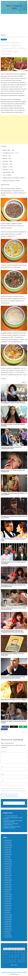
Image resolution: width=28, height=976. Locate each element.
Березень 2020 (8, 929)
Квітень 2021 (8, 907)
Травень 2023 (8, 872)
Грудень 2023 (8, 859)
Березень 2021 (8, 908)
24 (23, 958)
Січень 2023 (7, 877)
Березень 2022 (8, 889)
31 (23, 961)
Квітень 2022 (8, 887)
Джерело (3, 378)
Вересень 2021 (8, 898)
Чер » (15, 965)
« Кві (12, 965)
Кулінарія (5, 729)
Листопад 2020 (8, 915)
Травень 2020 (8, 926)
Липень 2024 (8, 849)
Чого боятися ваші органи (11, 815)
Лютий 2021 (7, 910)
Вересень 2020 (8, 919)
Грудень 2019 (8, 935)
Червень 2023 (8, 870)
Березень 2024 (8, 854)
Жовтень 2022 (8, 879)
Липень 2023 (8, 868)
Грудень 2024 (8, 843)
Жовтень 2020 (8, 917)
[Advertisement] (14, 25)
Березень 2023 (8, 875)
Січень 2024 (7, 857)
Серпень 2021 (8, 900)
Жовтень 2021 (8, 896)
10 (23, 953)
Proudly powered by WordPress (8, 972)
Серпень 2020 (8, 921)
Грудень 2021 (8, 893)
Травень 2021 (8, 905)
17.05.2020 (3, 39)
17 (23, 956)
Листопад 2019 (8, 937)
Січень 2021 (7, 912)
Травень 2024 (8, 850)
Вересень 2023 (8, 865)
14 (13, 956)
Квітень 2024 (8, 852)
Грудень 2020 (8, 914)
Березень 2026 (8, 840)
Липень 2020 (8, 922)
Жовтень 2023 (8, 863)
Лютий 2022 (7, 891)
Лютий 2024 (7, 856)
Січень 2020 (7, 933)
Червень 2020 (8, 924)
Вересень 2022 (8, 880)
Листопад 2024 (8, 845)
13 (10, 956)
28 (13, 961)
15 (17, 956)
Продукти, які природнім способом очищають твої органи (12, 821)
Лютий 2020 (7, 931)
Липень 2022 (8, 882)
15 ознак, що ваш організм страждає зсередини (13, 818)
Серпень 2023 (8, 866)
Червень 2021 (8, 903)
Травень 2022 (8, 886)
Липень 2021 (8, 901)
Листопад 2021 (8, 894)
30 (20, 961)
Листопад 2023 (8, 861)
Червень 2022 (8, 884)
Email (2, 774)
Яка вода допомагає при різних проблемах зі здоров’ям (11, 827)
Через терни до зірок (14, 6)
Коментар (4, 751)
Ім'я (2, 766)
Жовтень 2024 (8, 847)
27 (10, 961)
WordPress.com (14, 974)
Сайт (2, 781)
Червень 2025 (8, 842)
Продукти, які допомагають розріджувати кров (11, 824)
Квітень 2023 (8, 873)
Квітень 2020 (8, 928)
